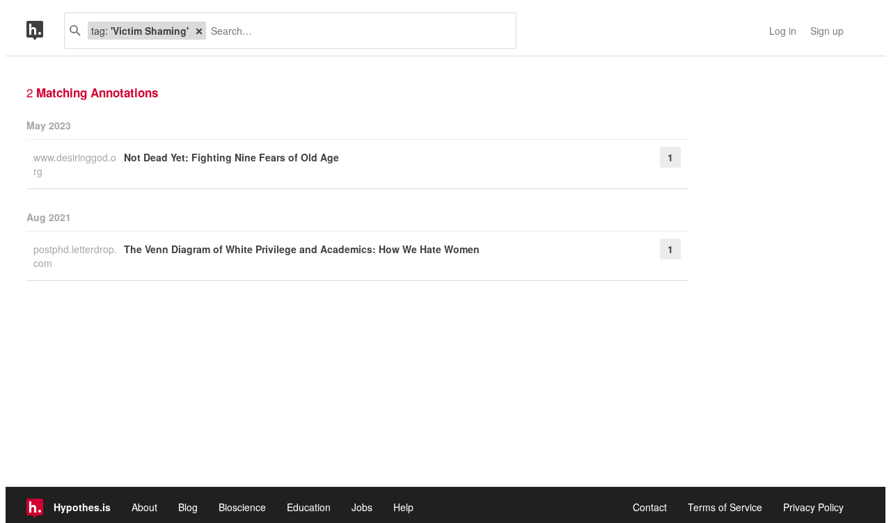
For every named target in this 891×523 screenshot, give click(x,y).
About (144, 507)
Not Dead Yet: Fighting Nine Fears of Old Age (231, 157)
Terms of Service (725, 507)
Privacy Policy (813, 507)
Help (403, 507)
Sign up (827, 30)
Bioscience (242, 507)
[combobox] (355, 30)
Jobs (362, 507)
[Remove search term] (199, 31)
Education (309, 507)
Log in (782, 30)
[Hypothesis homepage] (45, 31)
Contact (650, 507)
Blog (188, 507)
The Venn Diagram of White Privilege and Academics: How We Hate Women (302, 249)
